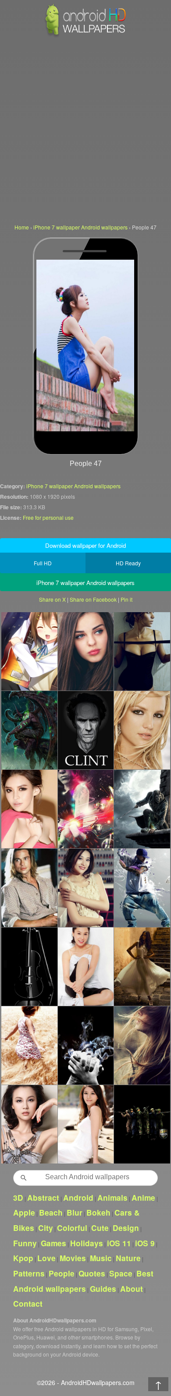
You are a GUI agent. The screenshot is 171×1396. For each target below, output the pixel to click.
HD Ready (128, 563)
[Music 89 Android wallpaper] (85, 808)
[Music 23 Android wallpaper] (29, 651)
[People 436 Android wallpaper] (142, 730)
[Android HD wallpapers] (85, 35)
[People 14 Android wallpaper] (142, 651)
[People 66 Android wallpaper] (29, 808)
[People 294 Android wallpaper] (85, 1045)
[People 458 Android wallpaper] (85, 966)
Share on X (52, 599)
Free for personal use (48, 517)
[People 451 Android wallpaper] (142, 1045)
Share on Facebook (93, 599)
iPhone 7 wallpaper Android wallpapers (73, 486)
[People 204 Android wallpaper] (85, 730)
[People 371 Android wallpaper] (142, 887)
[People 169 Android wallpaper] (29, 887)
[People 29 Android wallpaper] (85, 1124)
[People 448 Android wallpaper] (85, 651)
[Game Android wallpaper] (29, 730)
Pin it (126, 599)
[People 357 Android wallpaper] (142, 966)
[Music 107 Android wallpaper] (29, 966)
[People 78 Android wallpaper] (85, 887)
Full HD (43, 563)
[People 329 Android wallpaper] (29, 1045)
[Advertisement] (85, 129)
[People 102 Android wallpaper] (29, 1124)
